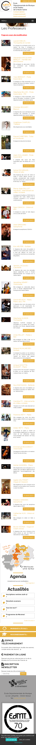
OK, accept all (11, 739)
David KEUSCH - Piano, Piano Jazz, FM (22, 301)
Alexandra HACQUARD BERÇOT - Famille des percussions (22, 59)
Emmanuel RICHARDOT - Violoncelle (23, 448)
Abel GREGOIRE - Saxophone (20, 226)
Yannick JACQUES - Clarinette (21, 267)
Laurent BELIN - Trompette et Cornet (21, 42)
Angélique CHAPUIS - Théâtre (22, 123)
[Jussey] (13, 551)
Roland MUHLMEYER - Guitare (22, 349)
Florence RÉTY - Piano (22, 415)
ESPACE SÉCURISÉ (28, 1)
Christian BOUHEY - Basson (21, 108)
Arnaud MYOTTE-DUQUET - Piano (20, 366)
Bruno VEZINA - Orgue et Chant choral (23, 528)
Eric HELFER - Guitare (22, 246)
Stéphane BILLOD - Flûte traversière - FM (23, 93)
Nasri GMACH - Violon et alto (23, 208)
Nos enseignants (18, 634)
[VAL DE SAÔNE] (18, 553)
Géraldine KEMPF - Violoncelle (21, 283)
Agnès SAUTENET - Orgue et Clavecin (21, 481)
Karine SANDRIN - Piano (23, 465)
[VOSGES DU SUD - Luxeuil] (22, 548)
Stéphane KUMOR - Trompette (21, 319)
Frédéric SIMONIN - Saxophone (21, 501)
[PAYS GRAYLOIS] (7, 562)
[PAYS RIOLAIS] (16, 563)
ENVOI (23, 673)
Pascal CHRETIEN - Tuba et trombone (23, 137)
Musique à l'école (18, 629)
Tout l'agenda (29, 583)
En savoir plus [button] (28, 53)
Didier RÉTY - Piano (21, 428)
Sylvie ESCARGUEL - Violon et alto (21, 171)
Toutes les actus (29, 620)
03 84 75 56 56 (20, 698)
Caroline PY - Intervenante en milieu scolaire (24, 402)
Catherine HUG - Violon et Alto (23, 514)
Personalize (18, 742)
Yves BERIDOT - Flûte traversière (22, 78)
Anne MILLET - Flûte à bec (22, 336)
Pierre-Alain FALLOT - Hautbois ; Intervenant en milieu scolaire (23, 190)
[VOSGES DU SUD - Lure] (27, 557)
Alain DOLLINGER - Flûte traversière (23, 156)
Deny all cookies (24, 739)
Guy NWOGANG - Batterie (24, 385)
